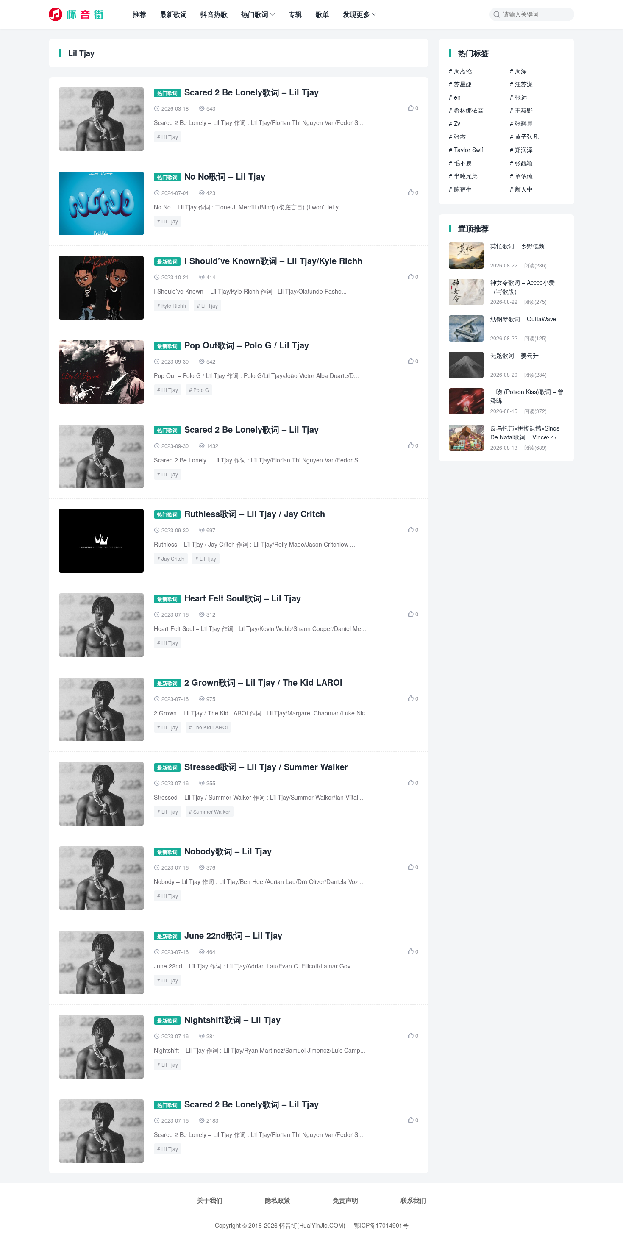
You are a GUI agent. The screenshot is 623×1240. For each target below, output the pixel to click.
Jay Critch (172, 558)
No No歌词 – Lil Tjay (224, 176)
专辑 (295, 14)
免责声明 (345, 1200)
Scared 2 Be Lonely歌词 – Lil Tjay (251, 92)
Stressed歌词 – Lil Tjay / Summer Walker (266, 766)
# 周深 (518, 71)
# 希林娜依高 (466, 110)
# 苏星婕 (460, 84)
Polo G (201, 389)
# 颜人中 (521, 189)
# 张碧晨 (521, 123)
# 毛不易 (460, 163)
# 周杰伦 (460, 71)
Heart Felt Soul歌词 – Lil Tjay (242, 598)
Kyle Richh (173, 305)
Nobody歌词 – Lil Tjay (228, 851)
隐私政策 (277, 1200)
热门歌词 (254, 14)
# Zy (454, 123)
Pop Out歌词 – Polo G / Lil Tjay (246, 345)
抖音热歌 (214, 14)
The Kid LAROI (210, 727)
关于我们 (209, 1200)
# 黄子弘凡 (524, 136)
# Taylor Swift (467, 150)
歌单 (322, 14)
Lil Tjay (169, 136)
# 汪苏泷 (521, 84)
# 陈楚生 (460, 189)
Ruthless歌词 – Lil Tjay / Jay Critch (254, 513)
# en (455, 97)
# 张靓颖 (521, 163)
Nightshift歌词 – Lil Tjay (232, 1019)
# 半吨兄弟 (463, 176)
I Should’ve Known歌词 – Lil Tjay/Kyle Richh (273, 260)
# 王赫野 (521, 110)
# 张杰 (457, 136)
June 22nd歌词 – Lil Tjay (233, 935)
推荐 (139, 14)
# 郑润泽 (521, 150)
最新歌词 (173, 14)
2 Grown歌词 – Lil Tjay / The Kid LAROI (263, 682)
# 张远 (518, 97)
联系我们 (413, 1200)
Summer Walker (211, 811)
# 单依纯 (521, 176)
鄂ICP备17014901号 (381, 1225)
